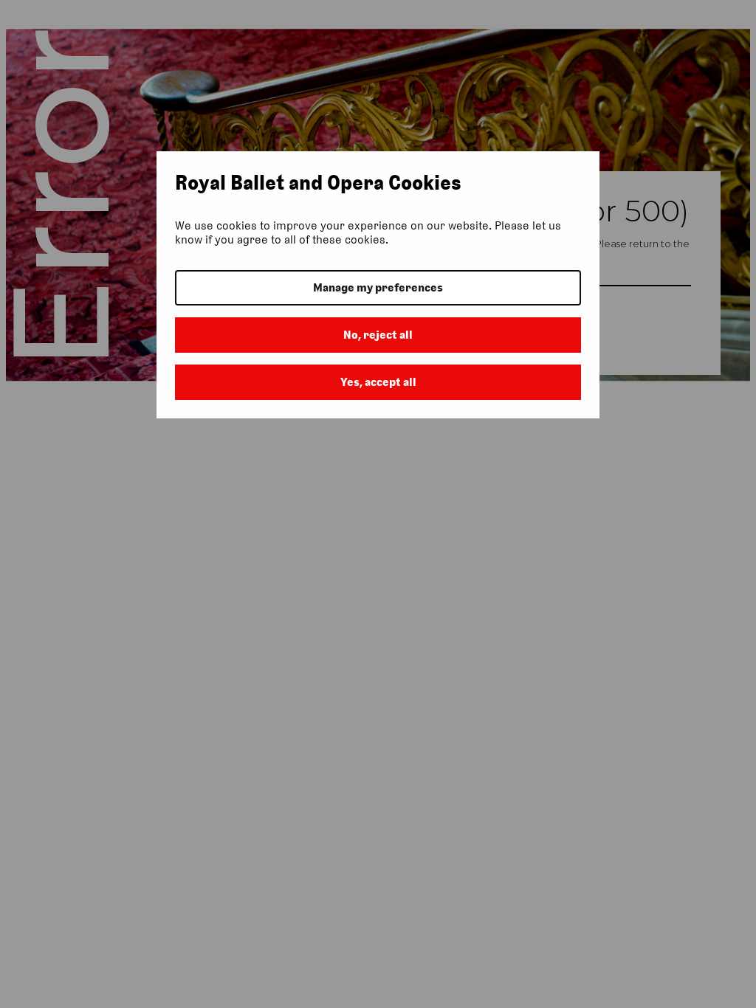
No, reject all (378, 335)
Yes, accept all (378, 382)
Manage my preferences (378, 287)
